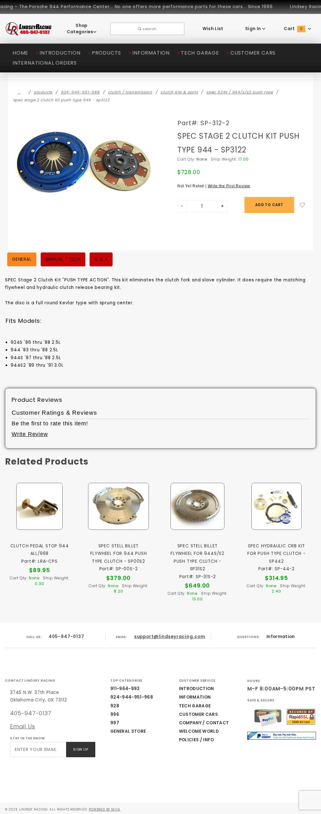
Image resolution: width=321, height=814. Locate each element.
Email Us (22, 726)
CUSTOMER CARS (253, 52)
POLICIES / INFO (196, 740)
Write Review (30, 434)
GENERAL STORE (128, 731)
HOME (20, 52)
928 (114, 706)
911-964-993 (125, 689)
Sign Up (80, 749)
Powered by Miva (104, 809)
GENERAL (22, 259)
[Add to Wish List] (302, 205)
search (149, 28)
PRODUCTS (106, 52)
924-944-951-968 (131, 697)
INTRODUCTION (60, 52)
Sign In (253, 29)
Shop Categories (80, 29)
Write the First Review (229, 186)
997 (114, 723)
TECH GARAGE (200, 52)
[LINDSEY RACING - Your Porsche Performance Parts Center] (29, 32)
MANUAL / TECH (63, 259)
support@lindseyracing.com (169, 637)
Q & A (101, 259)
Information (280, 637)
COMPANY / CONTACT (204, 723)
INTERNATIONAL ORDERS (45, 63)
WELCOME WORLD (199, 731)
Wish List (213, 29)
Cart (293, 29)
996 (114, 714)
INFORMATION (151, 52)
